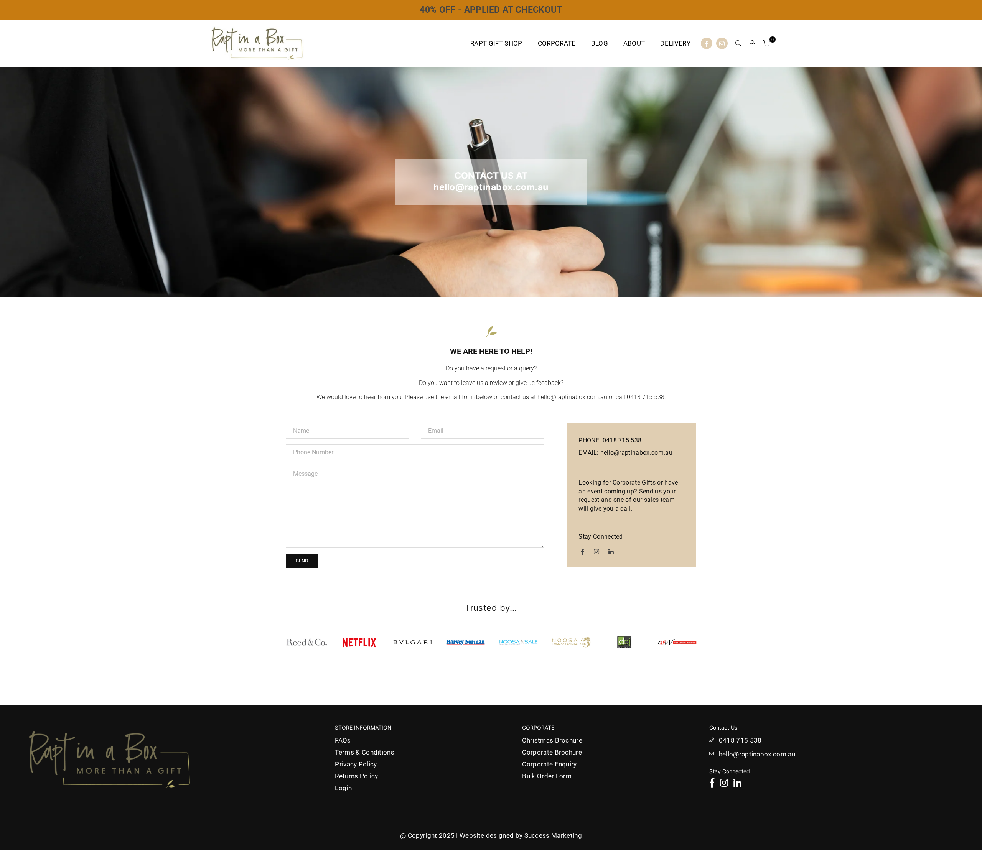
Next (710, 642)
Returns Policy (356, 776)
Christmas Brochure (552, 740)
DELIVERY (675, 43)
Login (343, 788)
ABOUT (634, 43)
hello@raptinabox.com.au (757, 754)
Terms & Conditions (364, 752)
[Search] (738, 43)
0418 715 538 (740, 740)
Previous (271, 642)
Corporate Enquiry (549, 764)
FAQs (343, 740)
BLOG (599, 43)
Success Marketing (553, 835)
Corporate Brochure (552, 752)
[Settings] (752, 43)
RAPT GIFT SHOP (496, 43)
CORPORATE (557, 43)
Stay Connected (600, 536)
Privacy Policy (356, 764)
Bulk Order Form (547, 776)
